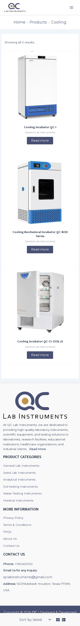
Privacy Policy (13, 517)
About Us (10, 538)
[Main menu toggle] (71, 7)
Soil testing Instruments (20, 486)
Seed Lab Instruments (19, 472)
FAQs (7, 531)
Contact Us (11, 545)
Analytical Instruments (19, 479)
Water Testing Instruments (22, 493)
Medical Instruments (18, 500)
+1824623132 (24, 564)
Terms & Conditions (17, 524)
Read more (40, 140)
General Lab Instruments (21, 465)
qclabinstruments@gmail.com (27, 577)
